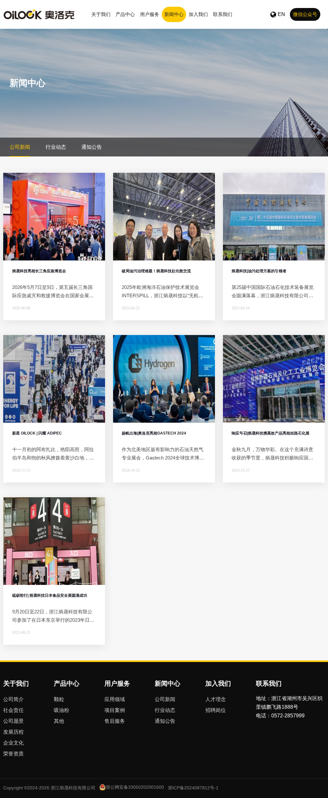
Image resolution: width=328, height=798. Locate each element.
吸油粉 (61, 710)
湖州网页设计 (295, 764)
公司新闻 (20, 147)
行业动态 (55, 147)
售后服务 (114, 721)
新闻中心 (174, 14)
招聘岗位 (215, 710)
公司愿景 (13, 721)
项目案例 (114, 710)
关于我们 (101, 14)
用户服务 (149, 14)
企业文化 (13, 743)
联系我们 (222, 14)
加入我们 (198, 14)
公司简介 (13, 699)
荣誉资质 (13, 753)
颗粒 (59, 699)
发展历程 (13, 732)
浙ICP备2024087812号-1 (193, 787)
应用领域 (114, 699)
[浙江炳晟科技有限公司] (39, 14)
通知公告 (91, 147)
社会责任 (13, 710)
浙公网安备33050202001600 (135, 787)
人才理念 (215, 699)
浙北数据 (317, 764)
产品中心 (125, 14)
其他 (59, 721)
